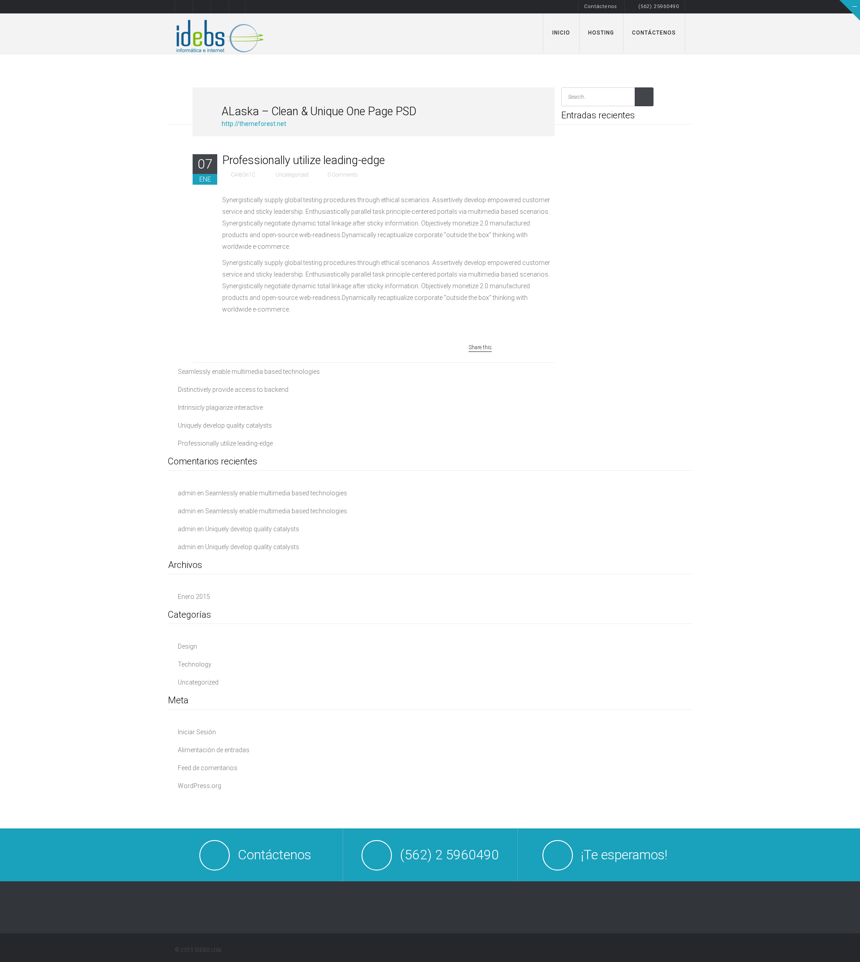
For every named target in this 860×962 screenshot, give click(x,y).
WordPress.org (199, 785)
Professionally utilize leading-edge (225, 443)
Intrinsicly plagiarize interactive (220, 407)
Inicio (561, 33)
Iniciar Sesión (197, 732)
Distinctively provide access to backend (233, 389)
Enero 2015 (194, 596)
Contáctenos (600, 6)
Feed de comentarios (207, 767)
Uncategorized (198, 682)
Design (187, 646)
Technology (194, 664)
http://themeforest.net (254, 123)
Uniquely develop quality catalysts (225, 425)
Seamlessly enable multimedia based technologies (249, 371)
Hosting (601, 33)
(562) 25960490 (658, 6)
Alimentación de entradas (213, 750)
